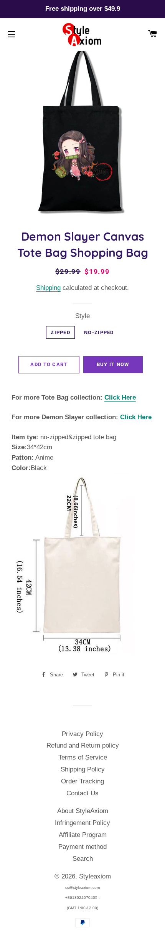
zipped (60, 332)
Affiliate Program (83, 834)
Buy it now (113, 364)
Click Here (120, 397)
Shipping (48, 287)
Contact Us (82, 793)
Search (83, 858)
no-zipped (99, 332)
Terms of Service (82, 757)
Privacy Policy (82, 734)
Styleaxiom (95, 876)
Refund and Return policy (82, 745)
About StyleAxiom (82, 811)
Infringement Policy (82, 823)
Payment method (82, 846)
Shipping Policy (83, 769)
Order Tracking (82, 781)
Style (82, 316)
